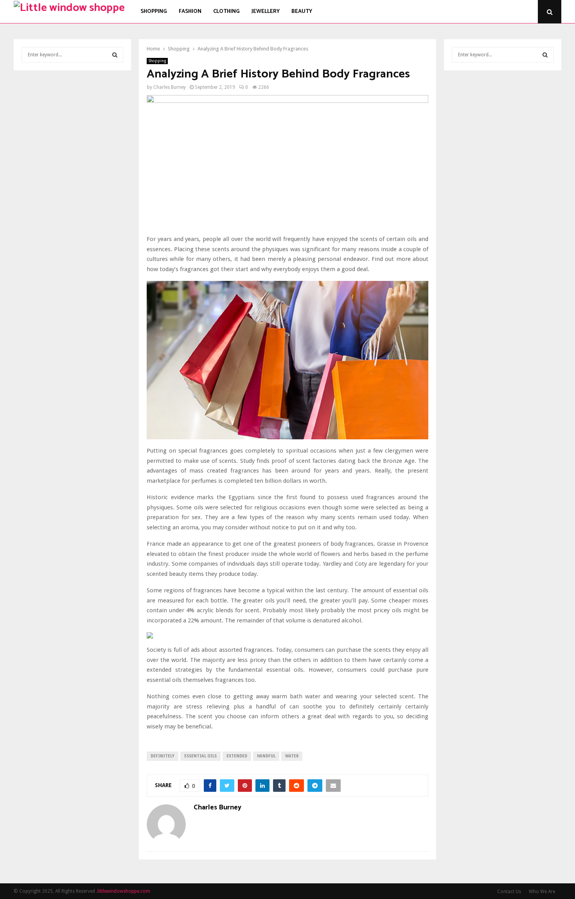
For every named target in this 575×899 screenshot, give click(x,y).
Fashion (190, 11)
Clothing (226, 11)
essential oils (200, 756)
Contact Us (509, 891)
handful (266, 756)
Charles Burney (169, 87)
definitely (162, 756)
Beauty (301, 11)
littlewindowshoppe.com (123, 891)
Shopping (153, 11)
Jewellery (266, 11)
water (291, 756)
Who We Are (542, 891)
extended (236, 756)
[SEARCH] (114, 55)
